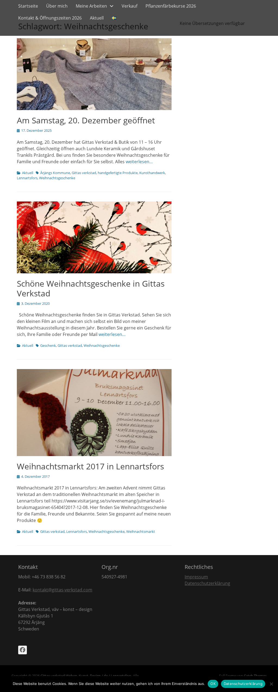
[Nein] (271, 684)
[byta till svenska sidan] (114, 18)
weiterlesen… (139, 162)
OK (213, 683)
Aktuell (97, 18)
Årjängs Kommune (55, 172)
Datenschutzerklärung (207, 583)
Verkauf (129, 6)
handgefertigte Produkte (118, 172)
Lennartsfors (27, 177)
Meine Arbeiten (91, 6)
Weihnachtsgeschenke (57, 177)
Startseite (28, 6)
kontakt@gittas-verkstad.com (62, 590)
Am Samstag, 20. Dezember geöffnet (86, 120)
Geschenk (48, 345)
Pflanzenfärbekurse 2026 (171, 6)
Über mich (57, 6)
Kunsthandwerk (152, 172)
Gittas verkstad (84, 172)
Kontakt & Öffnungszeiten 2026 (50, 18)
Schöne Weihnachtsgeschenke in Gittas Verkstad (91, 288)
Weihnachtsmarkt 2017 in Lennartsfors (90, 466)
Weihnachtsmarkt (140, 531)
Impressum (196, 577)
